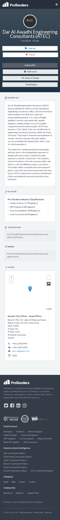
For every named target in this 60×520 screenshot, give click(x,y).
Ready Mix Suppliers (11, 442)
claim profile (30, 65)
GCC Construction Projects (42, 471)
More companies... (31, 442)
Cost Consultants (26, 438)
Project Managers (10, 435)
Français (39, 502)
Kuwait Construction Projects (15, 471)
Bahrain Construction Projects (15, 464)
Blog (13, 482)
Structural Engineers (29, 435)
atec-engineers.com (20, 351)
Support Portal (33, 493)
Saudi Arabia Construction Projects (17, 457)
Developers (8, 431)
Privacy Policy (38, 512)
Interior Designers (35, 431)
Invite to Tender (31, 78)
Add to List (32, 72)
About (5, 482)
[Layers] (49, 277)
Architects (20, 431)
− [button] (11, 281)
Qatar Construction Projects (15, 460)
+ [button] (11, 277)
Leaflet (49, 308)
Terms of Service (26, 512)
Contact (32, 482)
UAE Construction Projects (14, 453)
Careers (22, 482)
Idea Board (7, 493)
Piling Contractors (45, 438)
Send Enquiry (31, 84)
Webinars (20, 493)
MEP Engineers (9, 438)
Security (48, 512)
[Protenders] (15, 3)
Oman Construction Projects (15, 467)
